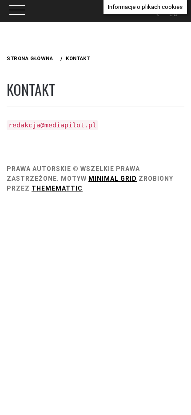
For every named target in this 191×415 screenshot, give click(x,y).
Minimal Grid (112, 178)
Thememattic (57, 188)
